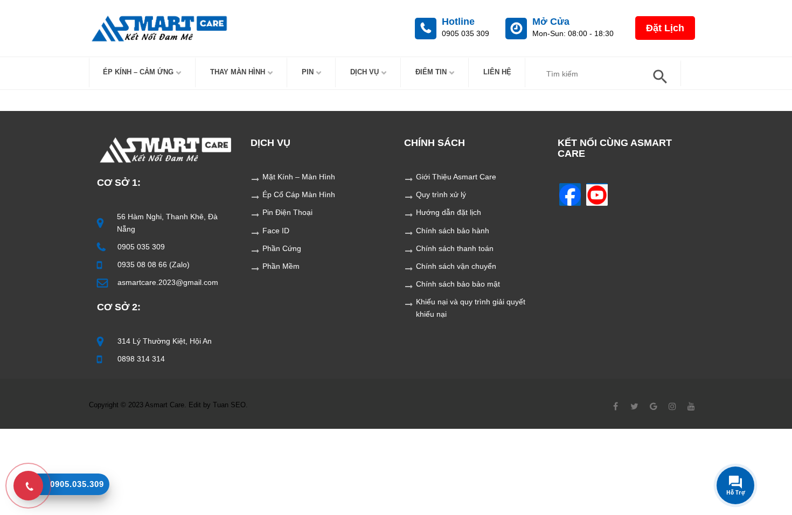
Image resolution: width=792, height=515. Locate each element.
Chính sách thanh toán (455, 248)
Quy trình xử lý (441, 194)
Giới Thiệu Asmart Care (456, 176)
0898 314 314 (141, 358)
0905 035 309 (141, 246)
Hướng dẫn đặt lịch (448, 212)
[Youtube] (597, 194)
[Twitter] (634, 406)
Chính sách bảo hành (452, 230)
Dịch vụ (364, 72)
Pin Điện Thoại (287, 212)
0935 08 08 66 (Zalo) (153, 264)
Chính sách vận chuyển (456, 266)
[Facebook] (570, 194)
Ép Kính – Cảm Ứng (138, 72)
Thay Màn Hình (237, 72)
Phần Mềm (281, 266)
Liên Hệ (497, 72)
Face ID (275, 230)
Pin (308, 72)
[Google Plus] (653, 406)
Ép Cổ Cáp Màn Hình (298, 194)
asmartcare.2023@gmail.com (167, 282)
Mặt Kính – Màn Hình (298, 176)
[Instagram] (672, 406)
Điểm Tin (431, 72)
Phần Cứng (281, 248)
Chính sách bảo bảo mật (458, 284)
